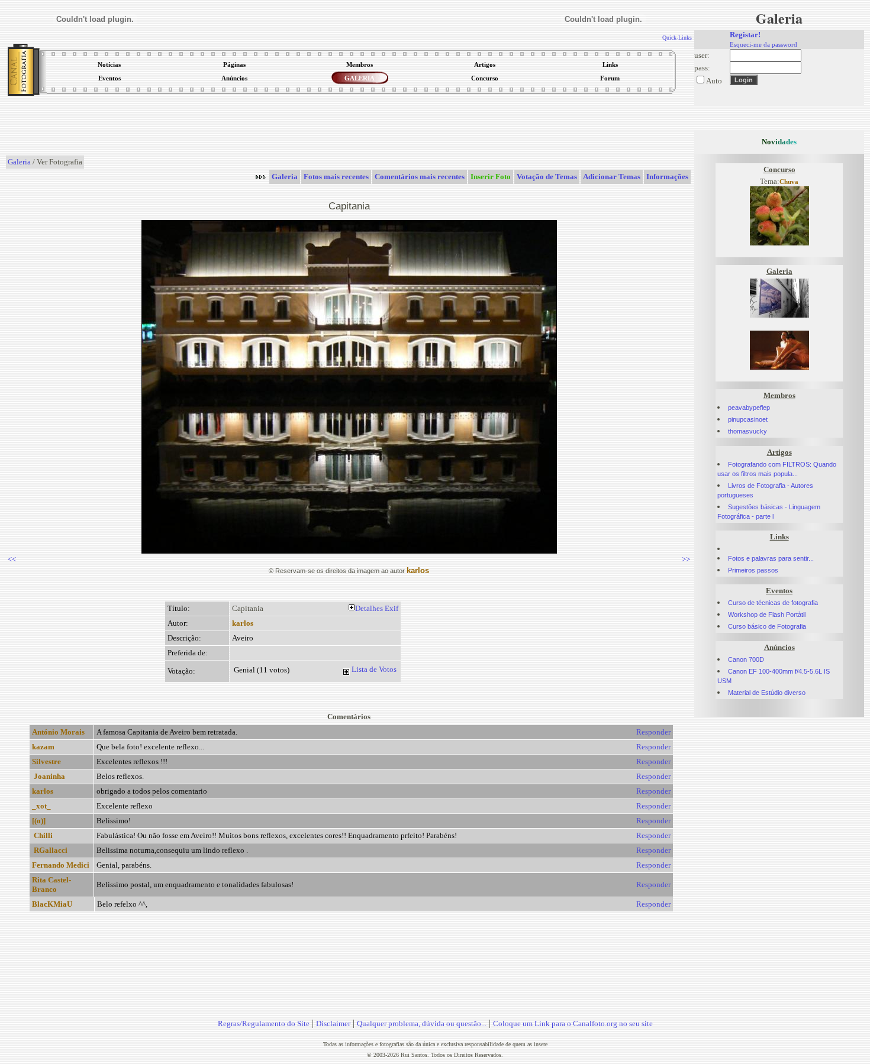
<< (12, 559)
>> (686, 559)
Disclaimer (333, 1023)
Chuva (788, 182)
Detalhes (369, 608)
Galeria (19, 161)
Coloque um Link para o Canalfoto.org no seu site (573, 1023)
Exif (391, 608)
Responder (653, 731)
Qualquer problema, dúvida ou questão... (421, 1023)
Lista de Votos (374, 669)
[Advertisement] (349, 126)
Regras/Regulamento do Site (264, 1023)
